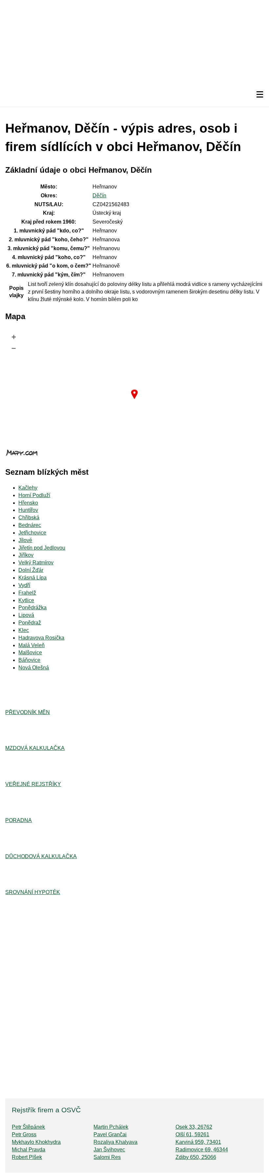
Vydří (24, 585)
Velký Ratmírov (35, 562)
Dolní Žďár (30, 570)
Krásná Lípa (32, 577)
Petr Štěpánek (28, 1127)
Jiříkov (25, 555)
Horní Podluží (34, 495)
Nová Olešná (33, 667)
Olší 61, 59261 (192, 1134)
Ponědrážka (32, 607)
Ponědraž (29, 622)
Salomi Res (107, 1157)
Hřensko (28, 503)
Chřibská (28, 517)
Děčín (99, 195)
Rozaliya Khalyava (115, 1142)
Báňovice (29, 660)
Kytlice (26, 600)
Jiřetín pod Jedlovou (41, 548)
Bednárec (29, 525)
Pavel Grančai (110, 1134)
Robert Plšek (27, 1157)
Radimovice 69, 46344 (202, 1149)
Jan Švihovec (109, 1149)
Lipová (26, 615)
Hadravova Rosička (41, 638)
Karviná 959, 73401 (198, 1142)
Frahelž (27, 593)
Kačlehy (27, 487)
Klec (23, 630)
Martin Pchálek (110, 1127)
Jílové (25, 540)
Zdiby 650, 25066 (196, 1157)
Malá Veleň (31, 645)
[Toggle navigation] (260, 94)
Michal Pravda (28, 1149)
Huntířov (28, 510)
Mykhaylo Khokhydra (36, 1142)
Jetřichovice (32, 532)
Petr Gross (24, 1134)
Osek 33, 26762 (194, 1127)
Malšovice (30, 652)
